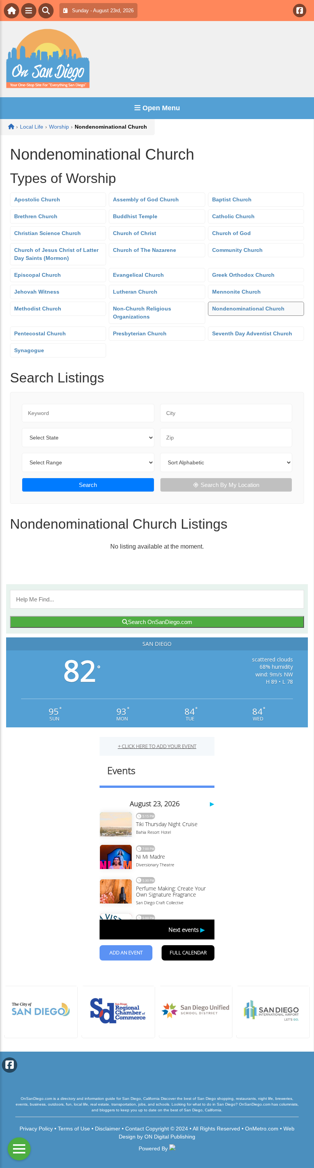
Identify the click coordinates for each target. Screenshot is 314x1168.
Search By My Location (230, 485)
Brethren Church (35, 216)
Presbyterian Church (140, 333)
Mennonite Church (236, 292)
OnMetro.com (261, 1129)
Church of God (231, 233)
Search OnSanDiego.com (160, 622)
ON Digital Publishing (169, 1137)
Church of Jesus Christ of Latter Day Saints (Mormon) (56, 254)
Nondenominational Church (248, 308)
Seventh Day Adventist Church (252, 333)
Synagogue (29, 350)
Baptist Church (232, 199)
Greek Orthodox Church (243, 275)
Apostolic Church (37, 199)
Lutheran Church (135, 292)
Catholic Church (233, 216)
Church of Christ (134, 233)
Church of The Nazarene (144, 250)
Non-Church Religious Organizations (142, 312)
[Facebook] (299, 10)
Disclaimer (107, 1129)
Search (88, 485)
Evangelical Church (138, 275)
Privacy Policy (36, 1129)
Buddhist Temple (135, 216)
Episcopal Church (37, 275)
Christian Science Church (47, 233)
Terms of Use (74, 1129)
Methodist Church (37, 308)
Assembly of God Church (146, 199)
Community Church (237, 250)
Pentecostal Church (40, 333)
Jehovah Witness (36, 292)
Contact (134, 1129)
